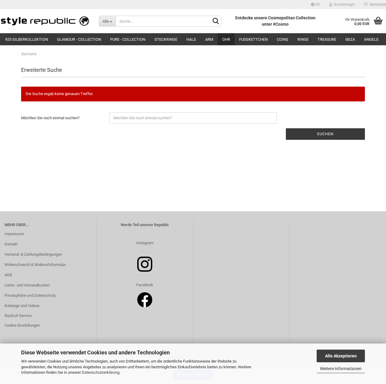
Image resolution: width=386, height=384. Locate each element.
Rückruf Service (18, 315)
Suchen (325, 134)
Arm (209, 39)
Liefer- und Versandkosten (27, 285)
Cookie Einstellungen (22, 325)
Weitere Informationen (341, 368)
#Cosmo (281, 24)
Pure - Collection (127, 39)
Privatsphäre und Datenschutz (30, 295)
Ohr (226, 39)
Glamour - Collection (79, 39)
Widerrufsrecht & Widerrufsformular (35, 264)
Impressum (14, 234)
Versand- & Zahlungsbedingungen (33, 254)
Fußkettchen (253, 39)
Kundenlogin (343, 4)
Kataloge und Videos (22, 305)
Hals (191, 39)
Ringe (302, 39)
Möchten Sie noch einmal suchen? (50, 118)
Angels (371, 39)
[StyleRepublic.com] (45, 21)
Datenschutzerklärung (100, 372)
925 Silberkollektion (26, 39)
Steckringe (165, 39)
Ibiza (350, 39)
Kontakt (11, 244)
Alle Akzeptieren (341, 356)
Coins (282, 39)
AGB (8, 275)
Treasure (327, 39)
